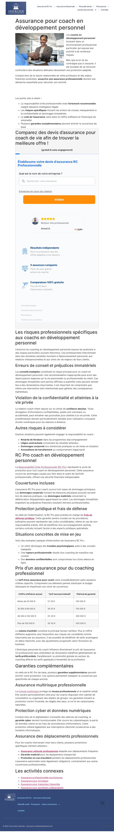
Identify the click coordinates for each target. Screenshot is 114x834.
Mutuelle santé (85, 6)
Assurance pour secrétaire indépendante (42, 787)
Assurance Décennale (66, 6)
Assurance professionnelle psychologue (42, 777)
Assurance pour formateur (34, 780)
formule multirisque (28, 691)
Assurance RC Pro (44, 6)
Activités (104, 10)
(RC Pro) (42, 467)
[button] (102, 803)
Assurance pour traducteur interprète (40, 784)
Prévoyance (101, 6)
